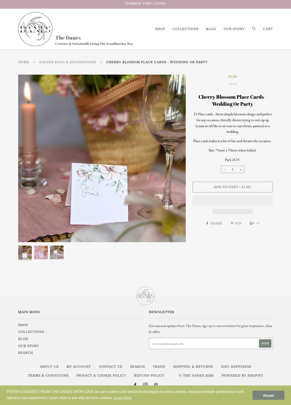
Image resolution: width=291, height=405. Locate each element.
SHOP (160, 29)
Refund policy (149, 375)
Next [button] (177, 158)
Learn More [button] (122, 398)
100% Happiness (236, 366)
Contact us (110, 366)
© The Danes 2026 (196, 375)
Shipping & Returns (193, 366)
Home (23, 62)
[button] (233, 201)
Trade (159, 366)
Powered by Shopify (242, 375)
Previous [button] (26, 158)
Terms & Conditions (48, 375)
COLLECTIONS (185, 29)
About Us (49, 366)
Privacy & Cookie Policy (101, 375)
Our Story (234, 29)
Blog (211, 29)
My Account (78, 366)
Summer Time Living (145, 3)
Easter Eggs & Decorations (67, 62)
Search (25, 353)
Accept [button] (268, 395)
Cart (268, 29)
